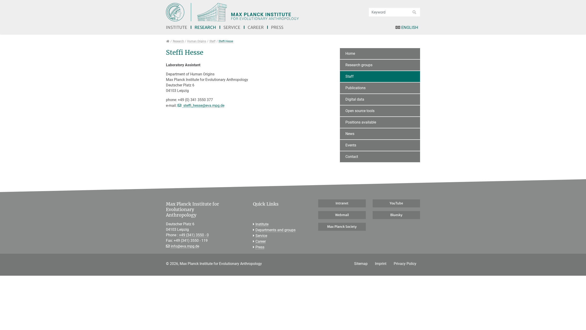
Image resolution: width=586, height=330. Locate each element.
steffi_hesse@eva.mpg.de (203, 105)
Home (350, 53)
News (349, 134)
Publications (355, 88)
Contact (351, 156)
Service (231, 27)
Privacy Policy (405, 263)
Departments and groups (275, 230)
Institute (176, 27)
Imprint (380, 263)
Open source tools (359, 111)
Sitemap (361, 263)
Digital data (354, 99)
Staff (349, 76)
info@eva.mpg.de (185, 246)
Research (205, 27)
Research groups (358, 65)
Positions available (360, 122)
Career (256, 27)
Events (350, 145)
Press (277, 27)
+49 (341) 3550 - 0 (194, 235)
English (409, 27)
